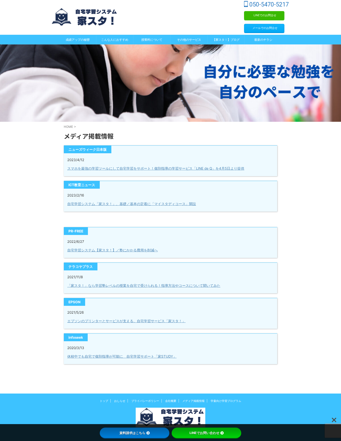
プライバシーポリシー (145, 401)
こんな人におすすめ (114, 39)
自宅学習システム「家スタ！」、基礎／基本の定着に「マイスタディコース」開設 (131, 204)
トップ (104, 401)
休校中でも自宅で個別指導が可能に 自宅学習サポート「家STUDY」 (122, 356)
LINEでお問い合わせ (204, 433)
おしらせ (119, 401)
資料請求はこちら (132, 433)
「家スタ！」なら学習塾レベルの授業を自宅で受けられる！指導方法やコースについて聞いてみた (143, 285)
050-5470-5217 (268, 4)
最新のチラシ (263, 39)
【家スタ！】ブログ (226, 39)
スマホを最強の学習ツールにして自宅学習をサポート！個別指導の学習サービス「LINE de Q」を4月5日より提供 (155, 168)
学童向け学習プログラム (226, 401)
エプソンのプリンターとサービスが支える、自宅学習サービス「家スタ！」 (126, 321)
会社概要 (170, 401)
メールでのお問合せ (264, 28)
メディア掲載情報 (193, 401)
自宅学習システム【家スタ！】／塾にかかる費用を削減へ (112, 250)
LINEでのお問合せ (265, 15)
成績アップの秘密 (78, 39)
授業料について (151, 39)
